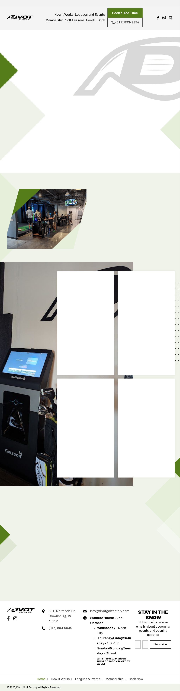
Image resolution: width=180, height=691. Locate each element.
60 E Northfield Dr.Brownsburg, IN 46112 (62, 616)
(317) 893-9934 (60, 628)
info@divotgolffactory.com (109, 611)
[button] (125, 13)
